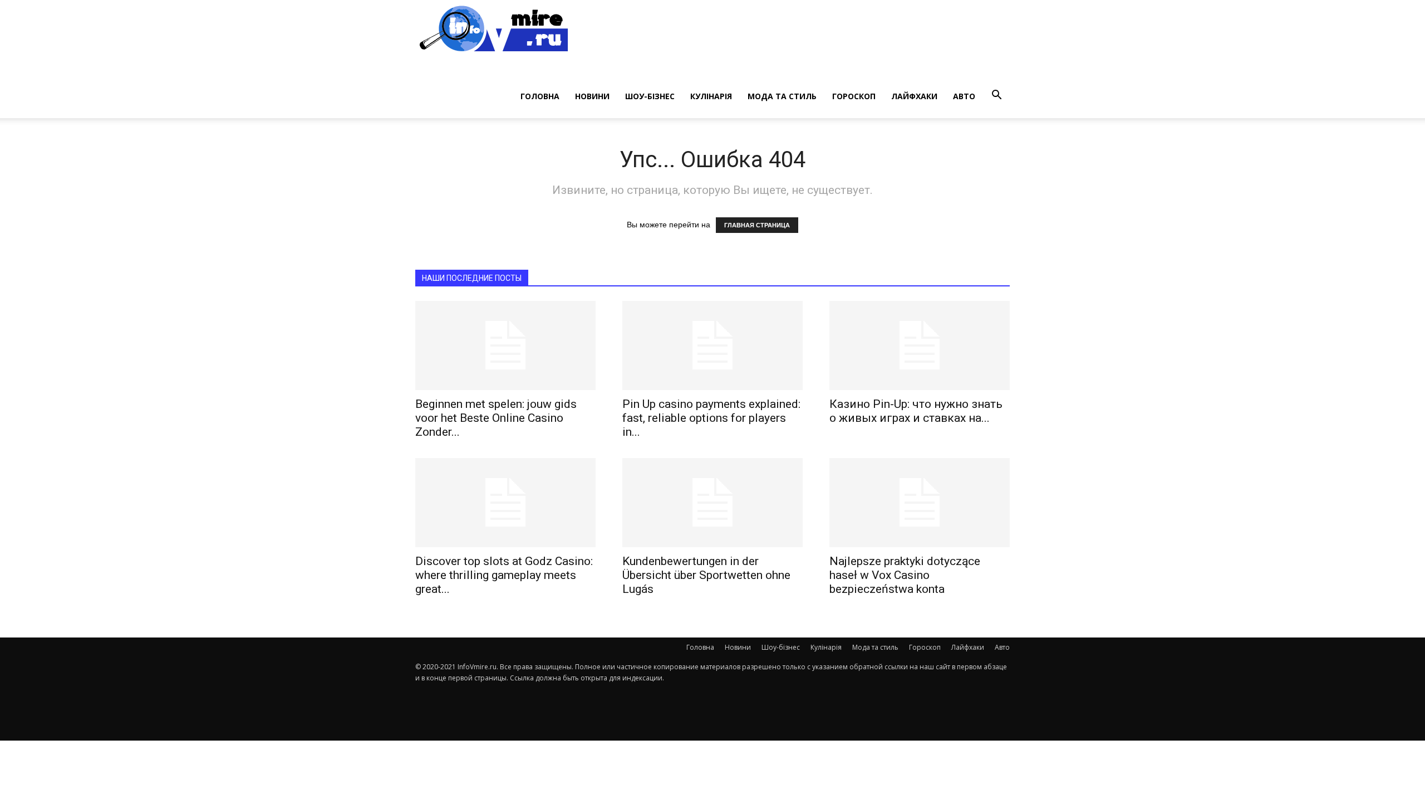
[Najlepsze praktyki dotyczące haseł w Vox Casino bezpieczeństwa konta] (919, 502)
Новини (592, 96)
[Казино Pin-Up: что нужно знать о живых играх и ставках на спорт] (919, 345)
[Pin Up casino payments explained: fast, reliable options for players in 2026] (712, 345)
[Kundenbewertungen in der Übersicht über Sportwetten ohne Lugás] (712, 502)
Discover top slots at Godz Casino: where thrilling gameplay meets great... (504, 575)
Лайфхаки (914, 96)
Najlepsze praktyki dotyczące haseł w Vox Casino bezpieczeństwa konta (904, 575)
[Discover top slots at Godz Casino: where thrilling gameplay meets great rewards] (505, 502)
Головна (539, 96)
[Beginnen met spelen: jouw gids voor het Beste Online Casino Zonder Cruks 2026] (505, 345)
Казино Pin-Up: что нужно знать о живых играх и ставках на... (916, 411)
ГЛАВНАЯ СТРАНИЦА (757, 225)
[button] (996, 95)
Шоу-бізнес (650, 96)
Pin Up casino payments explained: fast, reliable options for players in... (711, 418)
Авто (964, 96)
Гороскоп (854, 96)
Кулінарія (711, 96)
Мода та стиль (782, 96)
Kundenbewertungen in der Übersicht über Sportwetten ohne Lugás (706, 575)
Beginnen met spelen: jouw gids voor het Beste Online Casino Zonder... (496, 418)
